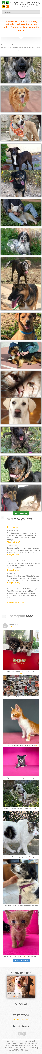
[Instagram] (36, 667)
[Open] (21, 650)
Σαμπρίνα (25, 440)
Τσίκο (23, 99)
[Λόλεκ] (22, 987)
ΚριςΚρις (24, 271)
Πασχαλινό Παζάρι (14, 583)
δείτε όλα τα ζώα (21, 513)
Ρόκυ (23, 326)
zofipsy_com (21, 632)
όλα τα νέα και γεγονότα (15, 602)
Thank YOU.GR (13, 542)
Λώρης (24, 70)
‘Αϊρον (24, 128)
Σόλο (23, 498)
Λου (23, 411)
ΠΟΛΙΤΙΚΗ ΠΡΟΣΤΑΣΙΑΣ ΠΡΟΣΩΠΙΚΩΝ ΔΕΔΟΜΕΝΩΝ (20, 1047)
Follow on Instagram (22, 960)
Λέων (23, 242)
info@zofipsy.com (23, 1026)
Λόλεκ (24, 355)
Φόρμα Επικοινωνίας (21, 1019)
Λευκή (24, 213)
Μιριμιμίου (25, 384)
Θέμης (24, 184)
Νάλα (23, 297)
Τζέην (23, 157)
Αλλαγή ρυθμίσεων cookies (21, 1050)
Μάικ (23, 469)
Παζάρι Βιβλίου (13, 555)
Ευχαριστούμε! (13, 527)
